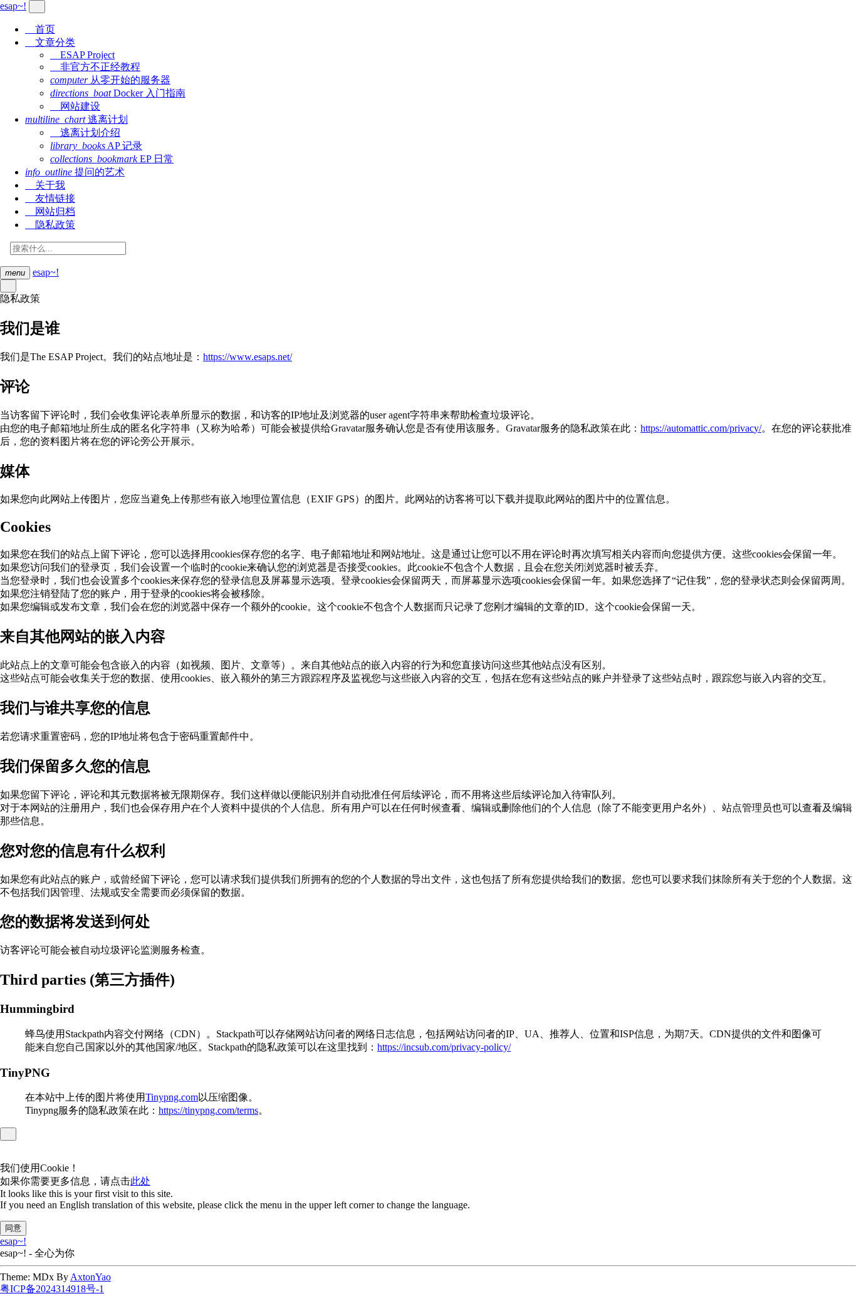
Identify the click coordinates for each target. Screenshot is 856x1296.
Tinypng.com (171, 1097)
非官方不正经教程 (95, 66)
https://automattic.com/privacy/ (700, 428)
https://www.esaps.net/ (247, 356)
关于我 (45, 185)
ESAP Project (82, 54)
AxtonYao (90, 1277)
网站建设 (75, 106)
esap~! (46, 272)
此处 (140, 1181)
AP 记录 (96, 145)
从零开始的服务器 (110, 80)
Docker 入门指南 (117, 93)
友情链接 (50, 198)
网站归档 (50, 211)
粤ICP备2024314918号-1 (52, 1288)
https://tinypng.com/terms (208, 1110)
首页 (40, 29)
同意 (13, 1228)
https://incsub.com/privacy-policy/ (444, 1047)
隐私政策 (50, 224)
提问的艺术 (75, 172)
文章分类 (50, 42)
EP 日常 (112, 158)
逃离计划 (76, 119)
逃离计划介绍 (85, 132)
